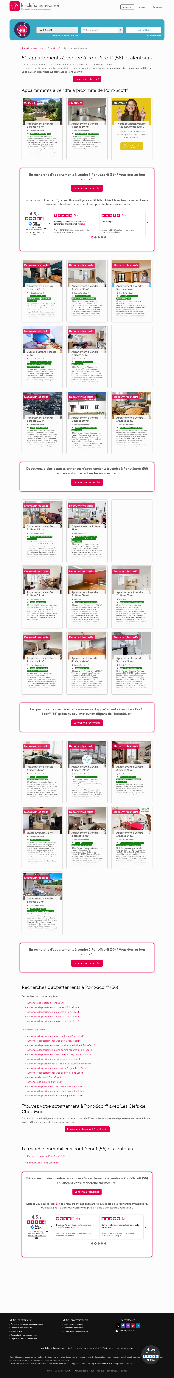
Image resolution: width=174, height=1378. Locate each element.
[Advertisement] (131, 356)
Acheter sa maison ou (27, 1324)
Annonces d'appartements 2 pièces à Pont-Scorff (53, 1007)
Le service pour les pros (73, 1324)
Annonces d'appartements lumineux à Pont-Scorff (53, 1059)
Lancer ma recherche (87, 188)
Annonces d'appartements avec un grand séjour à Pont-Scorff (59, 1054)
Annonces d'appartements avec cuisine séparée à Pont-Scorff (59, 1050)
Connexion (157, 7)
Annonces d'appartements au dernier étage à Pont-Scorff (57, 1068)
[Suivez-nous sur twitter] (118, 1325)
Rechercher (143, 30)
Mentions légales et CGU (84, 1371)
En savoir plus (16, 1331)
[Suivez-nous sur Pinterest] (133, 1325)
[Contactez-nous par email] (117, 1331)
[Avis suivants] (148, 224)
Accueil (25, 48)
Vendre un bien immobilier (21, 1328)
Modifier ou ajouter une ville (65, 35)
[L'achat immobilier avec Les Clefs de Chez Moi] (34, 6)
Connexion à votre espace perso (24, 1335)
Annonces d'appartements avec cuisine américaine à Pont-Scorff (61, 1045)
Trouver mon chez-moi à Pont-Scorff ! (87, 1129)
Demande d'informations (74, 1328)
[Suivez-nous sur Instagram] (128, 1325)
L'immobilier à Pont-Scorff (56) (43, 1162)
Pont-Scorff (54, 48)
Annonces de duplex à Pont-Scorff (45, 1082)
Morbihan (38, 48)
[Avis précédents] (49, 224)
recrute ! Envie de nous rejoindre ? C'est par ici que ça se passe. (87, 1348)
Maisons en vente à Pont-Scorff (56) (46, 1156)
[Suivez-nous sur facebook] (123, 1325)
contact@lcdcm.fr (127, 1331)
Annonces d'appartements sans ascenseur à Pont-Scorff (56, 1091)
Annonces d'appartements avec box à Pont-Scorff (53, 1041)
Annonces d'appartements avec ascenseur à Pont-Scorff (56, 1086)
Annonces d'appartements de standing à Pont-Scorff (55, 1095)
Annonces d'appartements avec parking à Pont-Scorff (55, 1036)
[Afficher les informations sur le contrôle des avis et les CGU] (45, 228)
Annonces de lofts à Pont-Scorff (44, 1077)
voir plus (81, 224)
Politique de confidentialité (108, 1371)
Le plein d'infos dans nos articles (24, 1339)
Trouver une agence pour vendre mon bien (132, 146)
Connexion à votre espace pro (76, 1331)
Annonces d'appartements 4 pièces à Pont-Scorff (53, 1016)
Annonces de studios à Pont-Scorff (45, 1003)
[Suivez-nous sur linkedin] (138, 1325)
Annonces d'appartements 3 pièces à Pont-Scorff (53, 1012)
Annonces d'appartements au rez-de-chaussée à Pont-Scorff (59, 1063)
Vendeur (142, 7)
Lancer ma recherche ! (87, 79)
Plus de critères (154, 35)
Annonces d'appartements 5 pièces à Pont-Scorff (53, 1021)
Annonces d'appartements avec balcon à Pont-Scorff (55, 1073)
